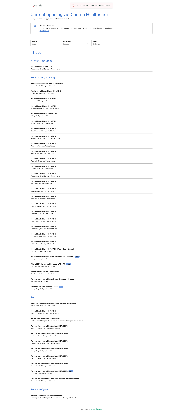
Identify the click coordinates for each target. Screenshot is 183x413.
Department (67, 41)
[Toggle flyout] (87, 43)
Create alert (44, 31)
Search (34, 41)
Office (95, 41)
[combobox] (93, 44)
